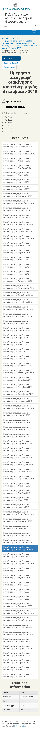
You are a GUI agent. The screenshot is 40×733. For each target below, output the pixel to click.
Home (8, 38)
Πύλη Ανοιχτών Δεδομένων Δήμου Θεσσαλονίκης (18, 18)
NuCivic (23, 726)
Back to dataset (11, 63)
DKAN (16, 726)
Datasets (17, 38)
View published (13, 59)
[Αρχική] (16, 6)
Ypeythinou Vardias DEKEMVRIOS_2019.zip (15, 104)
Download (10, 67)
